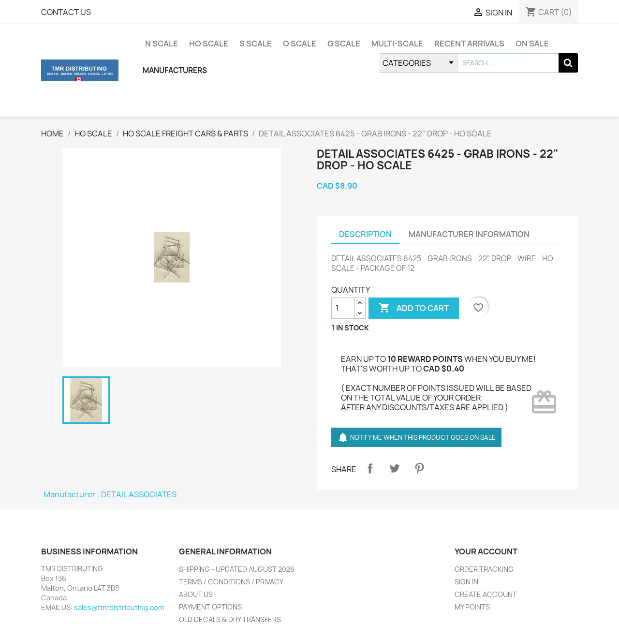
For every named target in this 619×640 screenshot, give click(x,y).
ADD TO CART (414, 307)
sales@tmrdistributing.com (119, 607)
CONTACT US (66, 12)
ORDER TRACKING (484, 569)
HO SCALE (208, 43)
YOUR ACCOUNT (486, 551)
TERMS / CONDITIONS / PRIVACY (231, 581)
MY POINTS (472, 606)
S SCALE (255, 43)
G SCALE (343, 43)
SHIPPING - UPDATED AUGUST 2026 (237, 569)
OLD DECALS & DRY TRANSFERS (230, 619)
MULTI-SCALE (397, 43)
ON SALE (532, 43)
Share (370, 468)
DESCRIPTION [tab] (365, 234)
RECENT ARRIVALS (469, 43)
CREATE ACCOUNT (486, 594)
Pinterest (419, 468)
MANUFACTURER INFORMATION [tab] (469, 234)
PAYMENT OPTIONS (210, 606)
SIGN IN (466, 581)
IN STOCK (352, 327)
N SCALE (161, 43)
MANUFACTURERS (175, 70)
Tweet (394, 468)
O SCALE (299, 43)
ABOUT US (196, 594)
